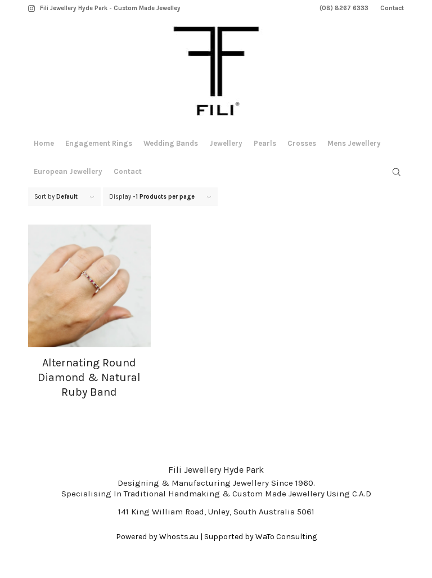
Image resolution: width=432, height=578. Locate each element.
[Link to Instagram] (31, 8)
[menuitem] (344, 8)
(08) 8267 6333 (344, 8)
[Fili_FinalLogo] (216, 73)
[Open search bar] (396, 172)
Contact (392, 8)
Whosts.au (179, 536)
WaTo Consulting (286, 536)
